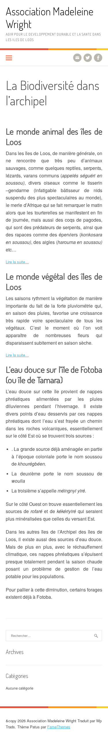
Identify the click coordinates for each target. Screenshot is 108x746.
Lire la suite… (17, 261)
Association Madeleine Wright (49, 17)
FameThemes (58, 727)
